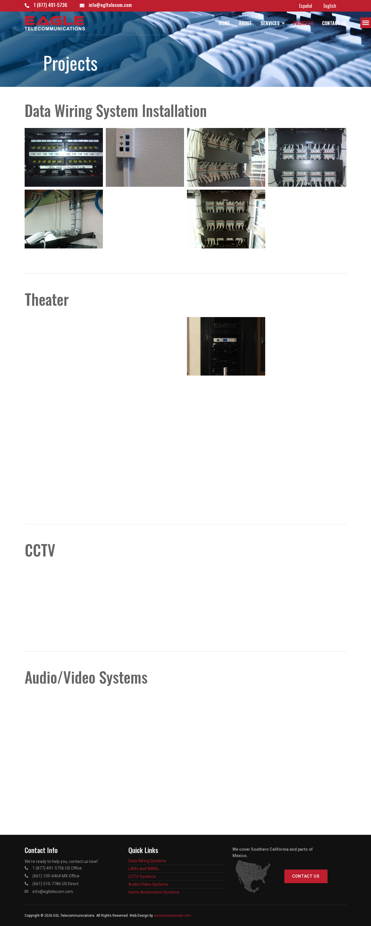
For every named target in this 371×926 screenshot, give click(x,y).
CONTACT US (306, 876)
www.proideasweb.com (172, 916)
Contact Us (334, 23)
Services (270, 23)
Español (305, 5)
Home (224, 23)
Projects (303, 23)
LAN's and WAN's (143, 868)
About (245, 23)
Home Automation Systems (153, 892)
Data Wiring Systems (147, 861)
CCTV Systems (142, 876)
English (329, 5)
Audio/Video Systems (148, 884)
